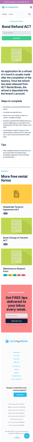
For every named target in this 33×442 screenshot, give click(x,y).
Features (16, 359)
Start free (20, 395)
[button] (30, 7)
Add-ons (17, 362)
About (16, 369)
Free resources (16, 379)
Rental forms (16, 376)
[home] (9, 7)
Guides (4, 14)
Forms (11, 14)
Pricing (16, 356)
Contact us (16, 366)
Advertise (16, 352)
